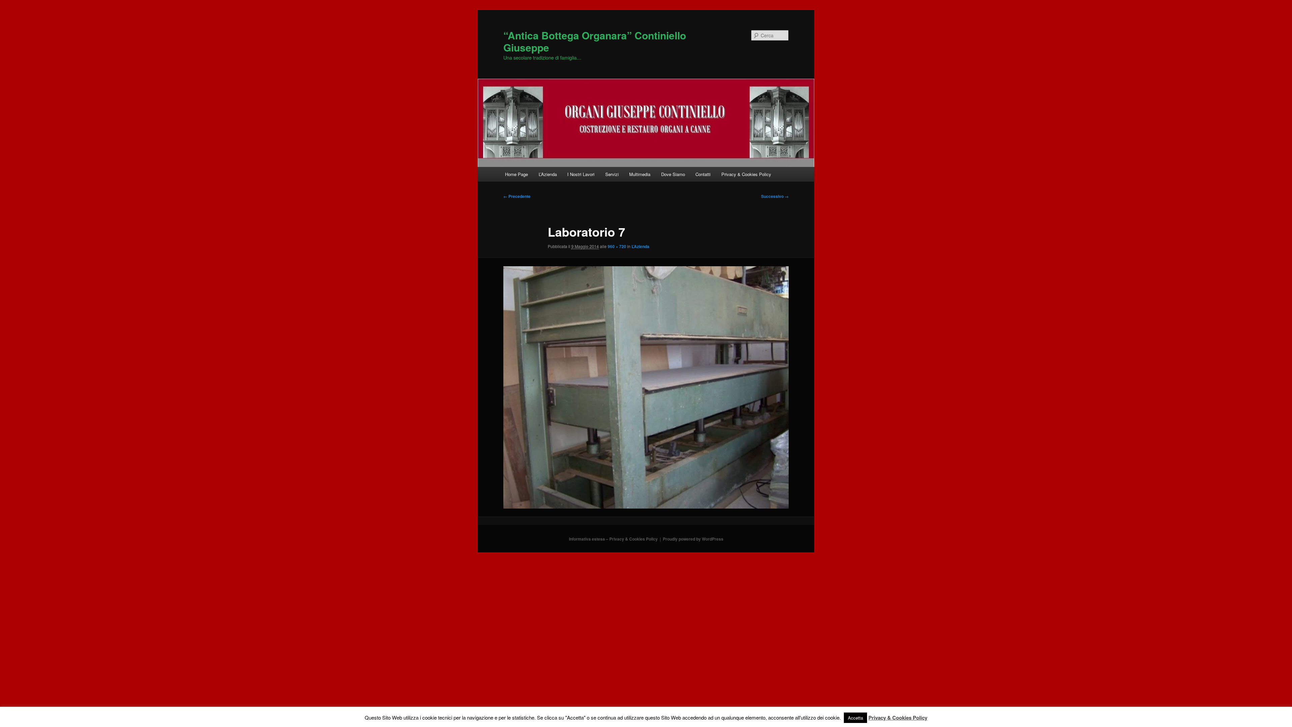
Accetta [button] (855, 718)
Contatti (703, 174)
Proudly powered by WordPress (693, 539)
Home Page (516, 174)
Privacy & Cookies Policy (746, 174)
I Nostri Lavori (581, 174)
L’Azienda (548, 174)
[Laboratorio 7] (646, 387)
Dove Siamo (673, 174)
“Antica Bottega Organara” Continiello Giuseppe (594, 41)
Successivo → (775, 196)
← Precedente (517, 196)
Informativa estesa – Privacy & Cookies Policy (613, 539)
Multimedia (639, 174)
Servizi (612, 174)
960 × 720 (617, 246)
